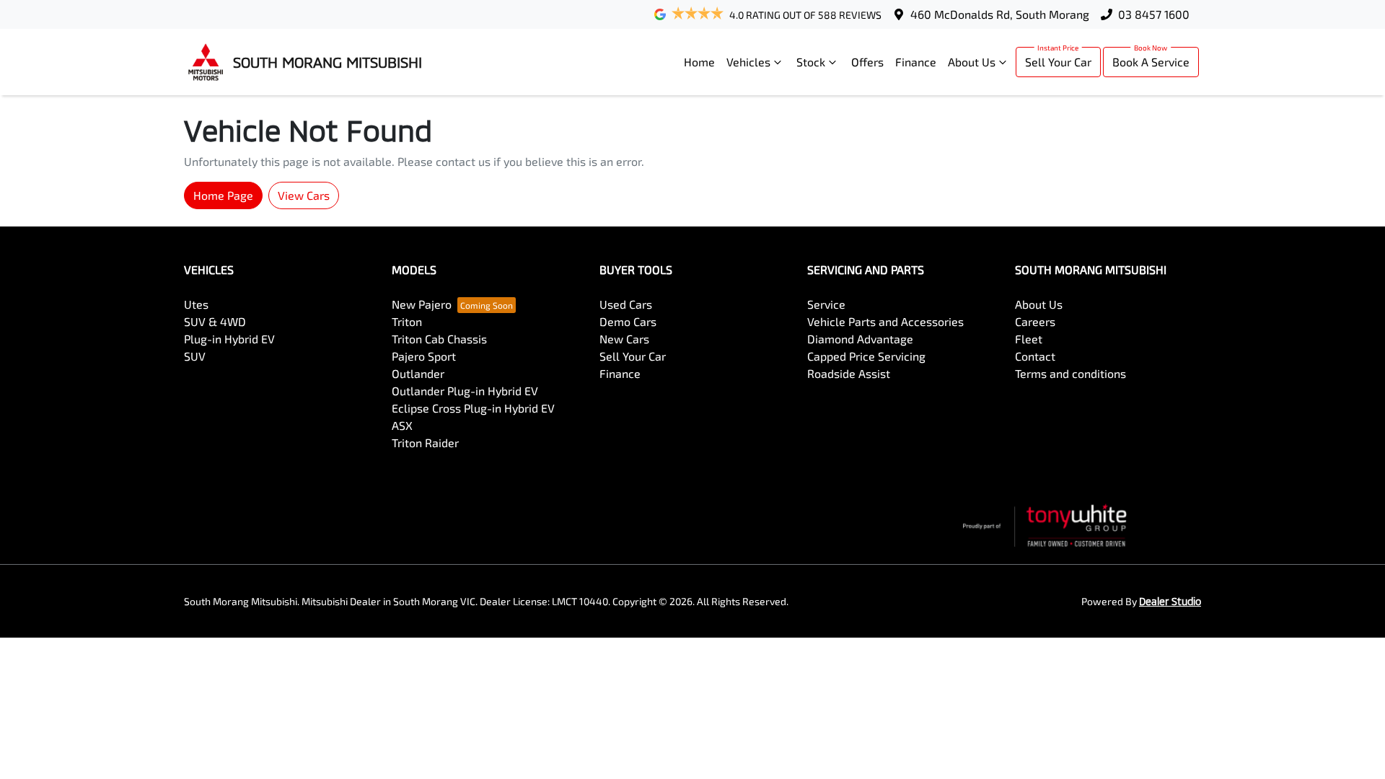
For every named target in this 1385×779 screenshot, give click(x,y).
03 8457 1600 (1154, 14)
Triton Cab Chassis (439, 339)
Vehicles (748, 62)
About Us (971, 62)
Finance (915, 62)
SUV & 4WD (215, 321)
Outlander (418, 373)
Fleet (1028, 339)
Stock (810, 62)
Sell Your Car (1058, 62)
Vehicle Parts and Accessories (885, 321)
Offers (867, 62)
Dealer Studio (1170, 601)
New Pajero (422, 304)
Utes (196, 304)
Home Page (223, 195)
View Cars (304, 195)
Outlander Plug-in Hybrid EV (465, 390)
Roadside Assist (848, 373)
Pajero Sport (424, 356)
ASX (402, 425)
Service (826, 304)
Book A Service (1151, 62)
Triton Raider (425, 442)
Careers (1035, 321)
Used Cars (625, 304)
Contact (1035, 356)
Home (699, 62)
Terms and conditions (1070, 373)
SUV (195, 356)
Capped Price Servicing (866, 356)
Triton (407, 321)
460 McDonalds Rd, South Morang (999, 14)
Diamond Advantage (860, 339)
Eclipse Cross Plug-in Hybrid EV (473, 408)
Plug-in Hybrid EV (229, 339)
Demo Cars (627, 321)
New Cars (624, 339)
